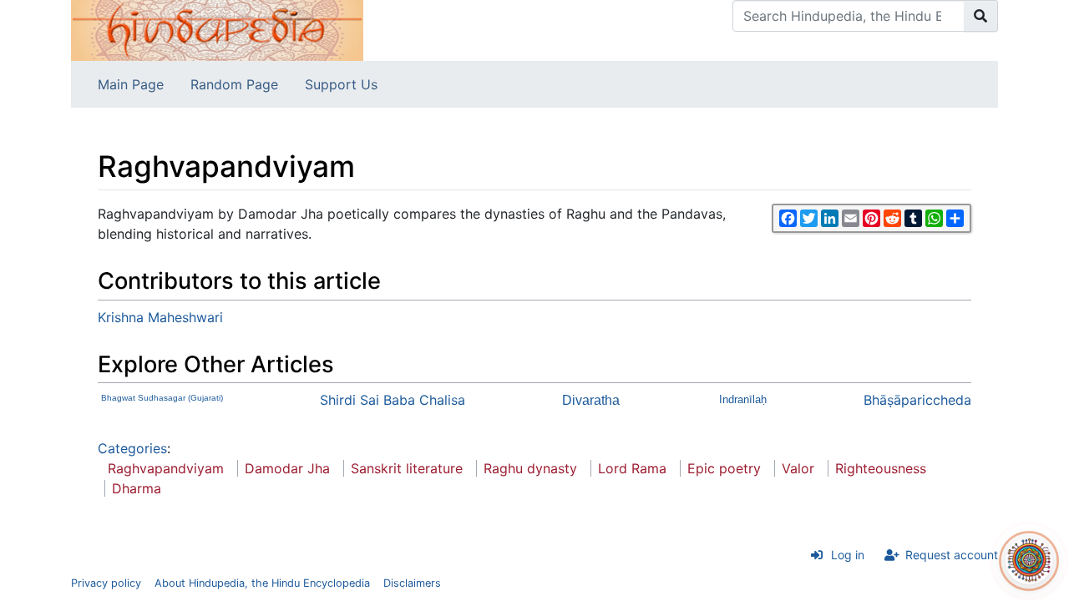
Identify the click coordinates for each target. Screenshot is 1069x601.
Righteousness (880, 468)
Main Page (131, 84)
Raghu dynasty (530, 468)
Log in (847, 555)
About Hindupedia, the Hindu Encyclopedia (262, 583)
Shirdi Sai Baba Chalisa (392, 399)
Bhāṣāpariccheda (917, 399)
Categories (132, 448)
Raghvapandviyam (166, 468)
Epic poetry (724, 468)
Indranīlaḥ (743, 399)
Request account (951, 555)
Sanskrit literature (407, 468)
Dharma (136, 488)
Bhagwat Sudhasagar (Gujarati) (162, 397)
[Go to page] (981, 16)
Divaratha (591, 400)
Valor (798, 468)
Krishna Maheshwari (160, 317)
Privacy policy (106, 583)
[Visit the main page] (217, 29)
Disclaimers (412, 583)
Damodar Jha (287, 468)
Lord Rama (632, 468)
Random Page (234, 84)
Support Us (341, 84)
